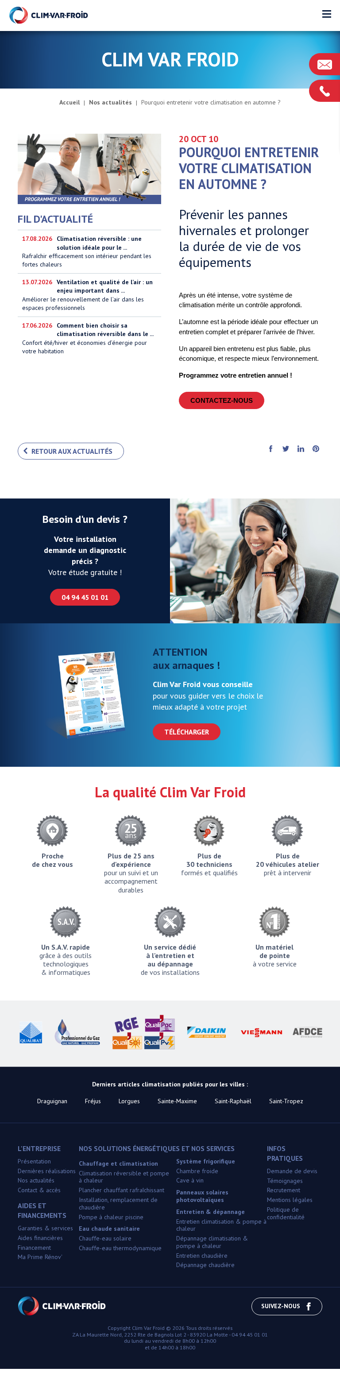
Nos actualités (36, 1180)
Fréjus (93, 1101)
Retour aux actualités (71, 451)
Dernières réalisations (47, 1171)
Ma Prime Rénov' (40, 1257)
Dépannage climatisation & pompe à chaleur (212, 1242)
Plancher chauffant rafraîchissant (121, 1190)
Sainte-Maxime (177, 1101)
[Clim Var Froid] (49, 15)
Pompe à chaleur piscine (111, 1217)
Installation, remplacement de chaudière (118, 1203)
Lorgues (129, 1101)
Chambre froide (197, 1171)
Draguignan (52, 1101)
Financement (34, 1248)
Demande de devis (292, 1171)
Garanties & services (45, 1228)
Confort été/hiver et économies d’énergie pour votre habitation (88, 338)
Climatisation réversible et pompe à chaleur (124, 1177)
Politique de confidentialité (286, 1213)
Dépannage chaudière (205, 1265)
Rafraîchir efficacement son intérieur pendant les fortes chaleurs (86, 251)
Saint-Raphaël (233, 1101)
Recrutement (283, 1190)
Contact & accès (39, 1190)
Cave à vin (190, 1180)
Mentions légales (290, 1200)
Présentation (34, 1161)
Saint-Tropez (286, 1101)
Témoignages (285, 1181)
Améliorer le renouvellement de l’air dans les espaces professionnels (87, 295)
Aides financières (40, 1238)
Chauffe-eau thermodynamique (120, 1248)
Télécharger (186, 731)
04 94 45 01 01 (85, 597)
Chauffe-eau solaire (105, 1238)
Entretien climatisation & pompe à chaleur (221, 1225)
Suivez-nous (280, 1306)
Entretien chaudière (202, 1256)
